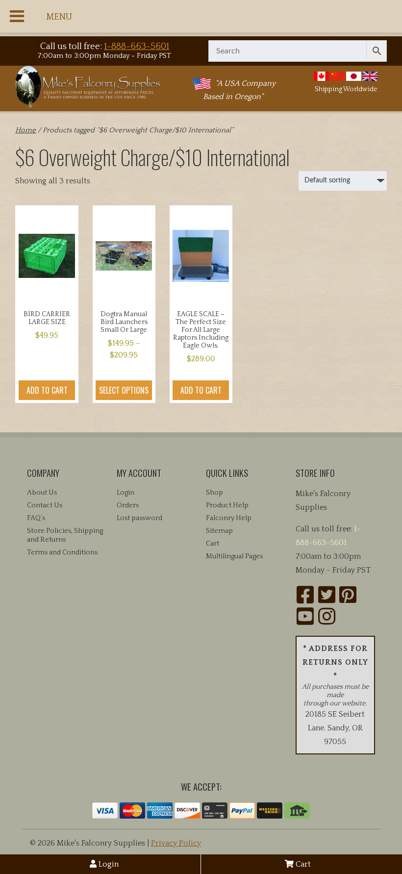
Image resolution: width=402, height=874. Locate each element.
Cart (302, 864)
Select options (124, 390)
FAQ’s (36, 518)
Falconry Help (228, 518)
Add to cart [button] (47, 390)
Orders (128, 505)
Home (25, 130)
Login (108, 864)
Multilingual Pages (234, 556)
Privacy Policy (176, 843)
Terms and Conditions (62, 552)
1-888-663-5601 (136, 46)
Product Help (227, 505)
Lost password (139, 518)
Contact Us (44, 505)
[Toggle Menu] (17, 16)
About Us (42, 493)
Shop (214, 493)
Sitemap (219, 531)
